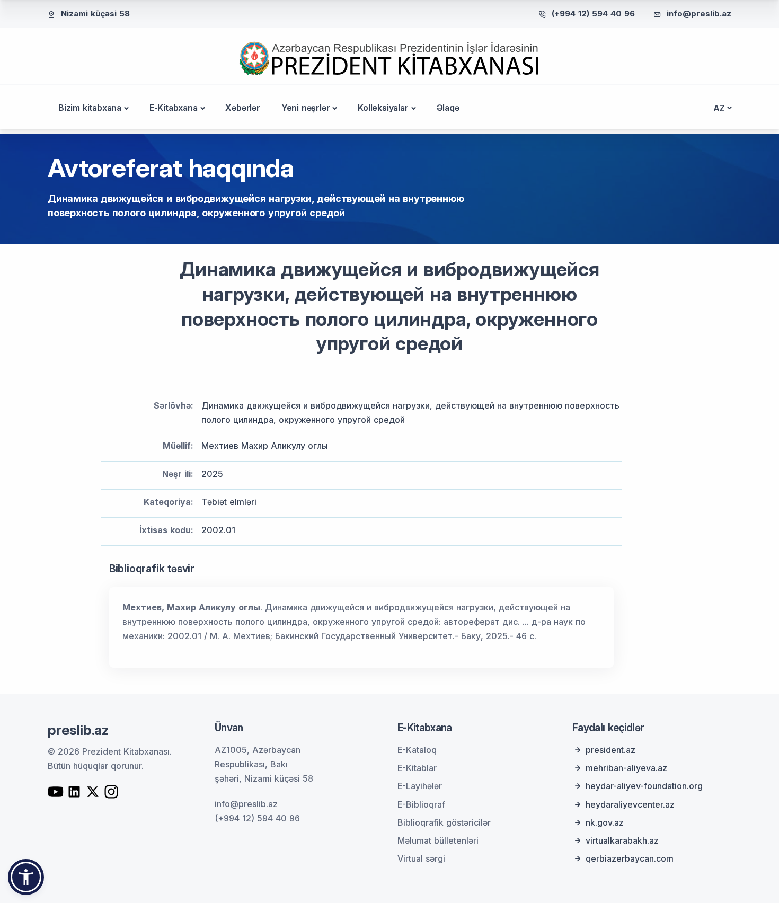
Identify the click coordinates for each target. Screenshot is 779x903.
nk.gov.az (605, 822)
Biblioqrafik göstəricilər (444, 822)
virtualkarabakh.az (622, 840)
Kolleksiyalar (383, 107)
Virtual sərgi (421, 858)
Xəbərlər (242, 107)
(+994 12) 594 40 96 (593, 13)
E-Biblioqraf (421, 804)
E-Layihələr (419, 786)
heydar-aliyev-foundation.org (644, 786)
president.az (610, 750)
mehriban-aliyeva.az (626, 768)
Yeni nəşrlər (305, 107)
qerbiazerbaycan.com (630, 858)
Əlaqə (448, 107)
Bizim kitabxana (89, 107)
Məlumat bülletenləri (438, 840)
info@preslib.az (699, 13)
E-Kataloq (417, 750)
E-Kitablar (417, 768)
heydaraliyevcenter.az (630, 804)
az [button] (719, 108)
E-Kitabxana (173, 107)
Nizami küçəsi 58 (95, 13)
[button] (26, 877)
